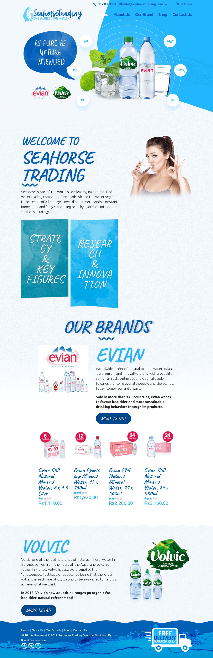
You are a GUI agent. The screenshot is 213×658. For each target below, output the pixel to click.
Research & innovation (94, 264)
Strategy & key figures (45, 258)
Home (103, 15)
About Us (122, 15)
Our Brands (53, 630)
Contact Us (182, 15)
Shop (162, 15)
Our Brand (144, 15)
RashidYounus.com (34, 640)
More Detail (113, 418)
